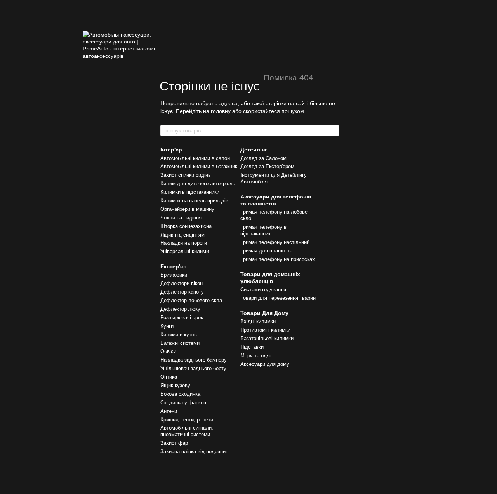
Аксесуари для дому (264, 364)
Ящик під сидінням (182, 235)
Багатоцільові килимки (267, 338)
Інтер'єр (171, 149)
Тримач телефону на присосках (277, 259)
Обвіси (168, 351)
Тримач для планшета (266, 251)
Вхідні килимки (258, 321)
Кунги (167, 326)
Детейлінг (253, 149)
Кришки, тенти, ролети (186, 420)
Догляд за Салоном (263, 158)
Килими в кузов (178, 334)
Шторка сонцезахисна (186, 226)
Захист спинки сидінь (185, 175)
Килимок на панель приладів (194, 201)
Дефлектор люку (180, 309)
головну (221, 111)
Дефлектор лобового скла (191, 300)
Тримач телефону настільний (274, 242)
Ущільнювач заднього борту (193, 368)
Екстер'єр (173, 266)
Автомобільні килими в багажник (198, 166)
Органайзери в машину (187, 209)
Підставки (252, 347)
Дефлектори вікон (181, 283)
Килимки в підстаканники (189, 192)
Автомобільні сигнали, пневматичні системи (186, 431)
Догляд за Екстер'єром (267, 166)
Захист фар (174, 443)
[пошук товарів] (333, 130)
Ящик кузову (175, 385)
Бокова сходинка (180, 394)
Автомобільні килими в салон (195, 158)
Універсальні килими (184, 251)
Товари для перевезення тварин (278, 298)
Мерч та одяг (255, 355)
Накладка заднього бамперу (193, 360)
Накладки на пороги (183, 243)
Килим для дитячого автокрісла (197, 183)
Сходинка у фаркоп (183, 402)
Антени (168, 411)
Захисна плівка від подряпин (194, 451)
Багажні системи (180, 343)
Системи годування (263, 289)
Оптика (168, 377)
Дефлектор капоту (182, 292)
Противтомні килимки (265, 330)
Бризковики (173, 275)
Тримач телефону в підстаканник (263, 230)
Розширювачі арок (181, 317)
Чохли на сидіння (181, 218)
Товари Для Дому (264, 313)
